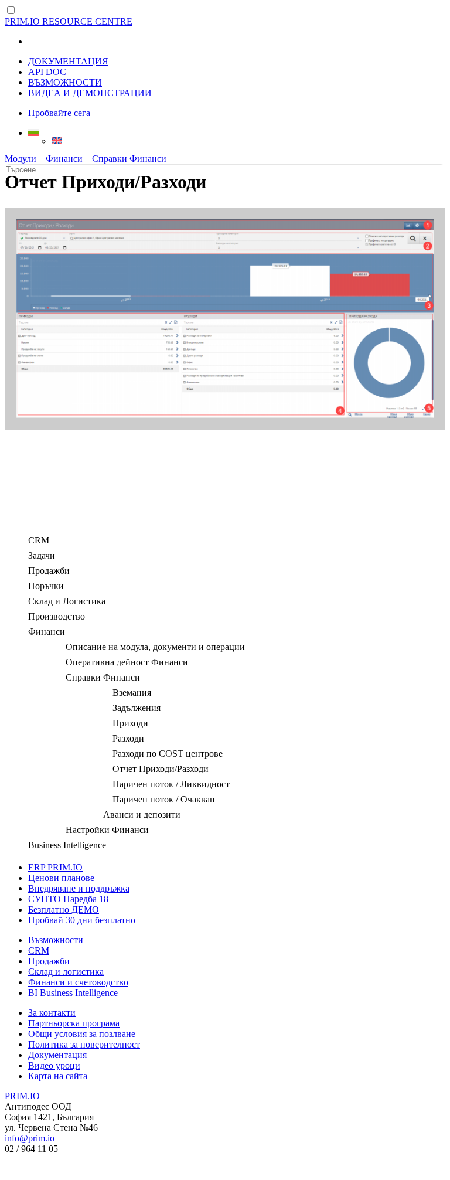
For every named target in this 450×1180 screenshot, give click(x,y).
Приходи (130, 723)
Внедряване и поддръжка (78, 888)
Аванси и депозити (141, 814)
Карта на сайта (57, 1076)
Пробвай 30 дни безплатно (81, 920)
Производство (56, 616)
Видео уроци (54, 1065)
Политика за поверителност (84, 1044)
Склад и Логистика (66, 601)
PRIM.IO (22, 1096)
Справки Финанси (129, 159)
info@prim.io (29, 1138)
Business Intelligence (67, 845)
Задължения (136, 708)
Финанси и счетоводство (78, 982)
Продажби (49, 571)
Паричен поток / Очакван (163, 799)
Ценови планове (61, 878)
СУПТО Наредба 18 (68, 899)
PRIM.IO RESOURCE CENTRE (68, 21)
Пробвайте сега (59, 113)
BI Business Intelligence (73, 993)
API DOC (47, 72)
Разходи (128, 738)
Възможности (55, 940)
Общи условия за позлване (81, 1034)
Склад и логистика (66, 972)
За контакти (52, 1013)
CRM (38, 540)
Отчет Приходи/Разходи (160, 769)
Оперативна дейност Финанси (127, 662)
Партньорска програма (74, 1023)
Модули (20, 159)
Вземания (131, 693)
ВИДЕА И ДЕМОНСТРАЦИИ (90, 93)
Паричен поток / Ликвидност (171, 784)
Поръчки (46, 586)
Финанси (64, 159)
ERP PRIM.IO (55, 867)
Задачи (41, 555)
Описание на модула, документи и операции (155, 647)
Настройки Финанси (107, 830)
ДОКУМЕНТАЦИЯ (68, 61)
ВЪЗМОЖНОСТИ (65, 82)
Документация (57, 1055)
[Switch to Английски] (248, 140)
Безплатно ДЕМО (63, 909)
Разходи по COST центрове (167, 754)
